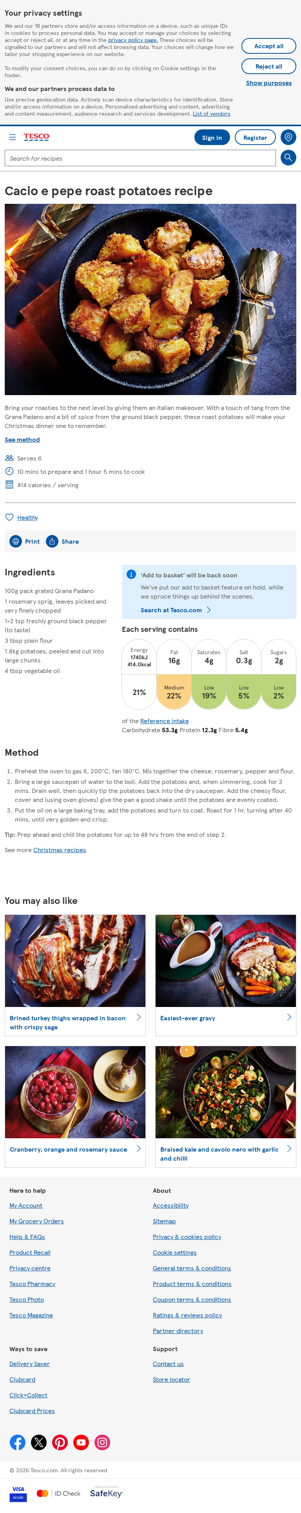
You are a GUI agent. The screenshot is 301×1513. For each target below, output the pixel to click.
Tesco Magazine (31, 1314)
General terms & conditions (192, 1267)
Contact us (168, 1363)
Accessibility (171, 1205)
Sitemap (164, 1220)
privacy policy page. (133, 40)
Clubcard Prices (32, 1410)
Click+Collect (28, 1394)
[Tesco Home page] (37, 137)
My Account (25, 1205)
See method (22, 439)
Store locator (171, 1379)
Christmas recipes (59, 849)
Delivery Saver (29, 1363)
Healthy (27, 517)
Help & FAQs (27, 1236)
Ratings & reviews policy (187, 1314)
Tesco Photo (26, 1299)
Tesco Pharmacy (32, 1283)
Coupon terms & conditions (192, 1299)
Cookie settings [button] (175, 1252)
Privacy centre (30, 1267)
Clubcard (22, 1379)
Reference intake (164, 720)
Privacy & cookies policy (187, 1236)
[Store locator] (288, 137)
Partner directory (178, 1330)
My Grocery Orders (36, 1220)
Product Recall (30, 1252)
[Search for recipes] (288, 157)
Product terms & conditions (192, 1283)
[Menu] (12, 137)
